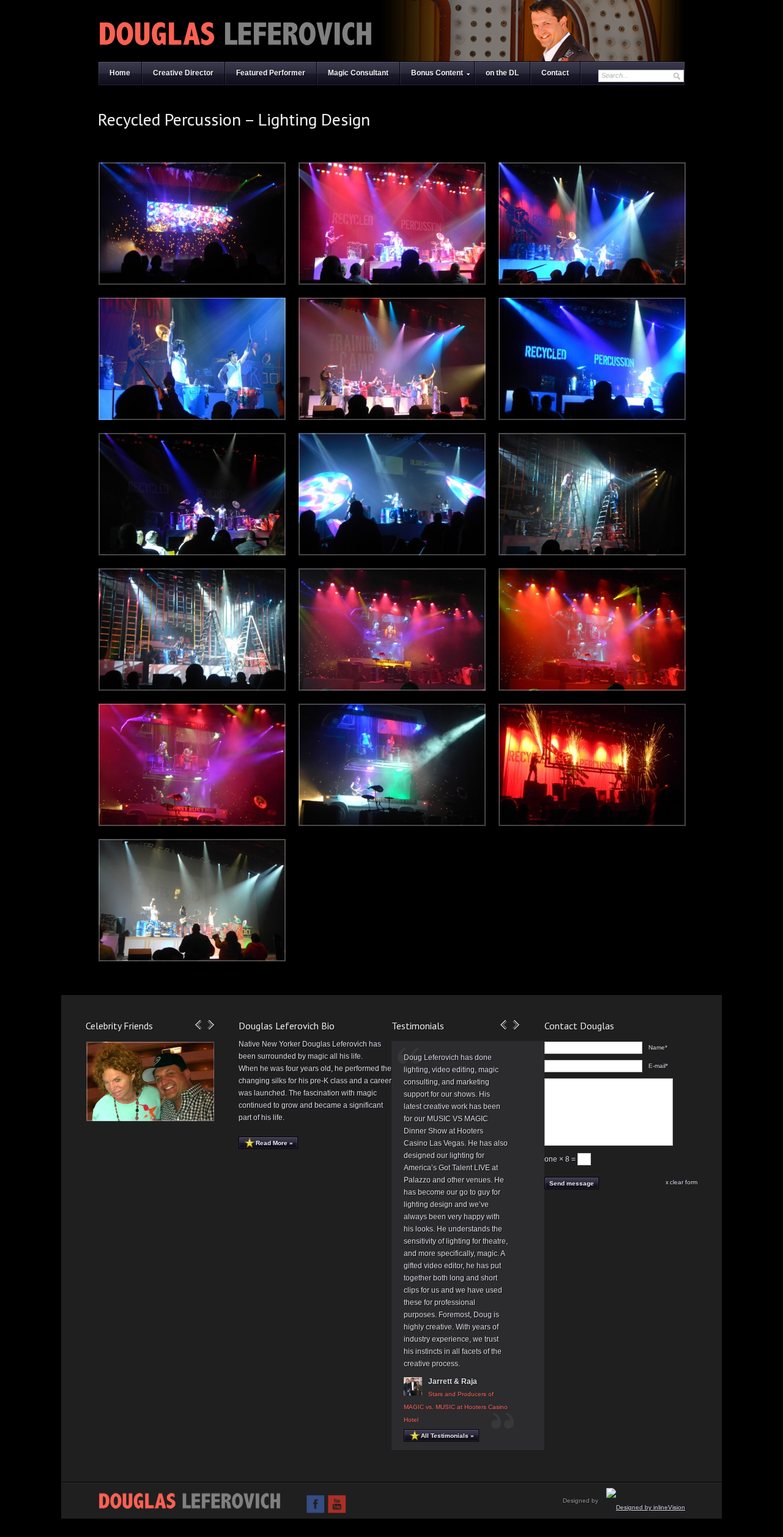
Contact (555, 73)
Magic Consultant (358, 73)
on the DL (502, 73)
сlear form (683, 1182)
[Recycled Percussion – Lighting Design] (192, 223)
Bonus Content (437, 73)
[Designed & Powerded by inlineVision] (645, 1507)
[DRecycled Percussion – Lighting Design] (592, 223)
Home (119, 73)
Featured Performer (270, 73)
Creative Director (183, 73)
